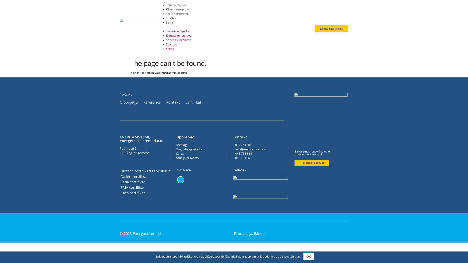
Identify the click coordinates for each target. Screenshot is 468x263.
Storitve (171, 18)
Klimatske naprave (177, 9)
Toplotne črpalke (176, 5)
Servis (169, 22)
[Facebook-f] (180, 179)
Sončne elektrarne (177, 13)
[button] (234, 27)
